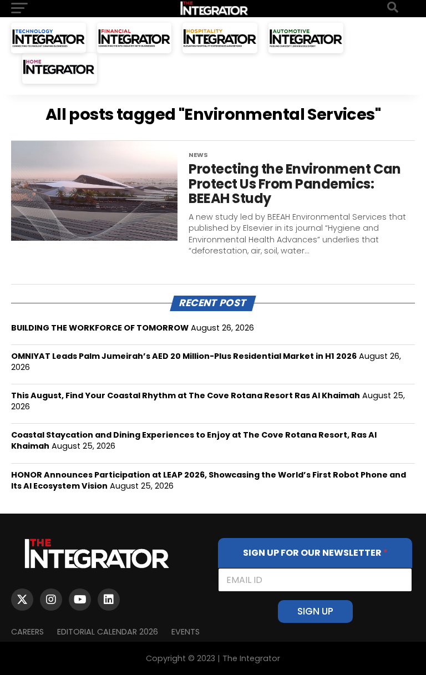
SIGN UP (315, 611)
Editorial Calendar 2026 (107, 631)
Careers (27, 631)
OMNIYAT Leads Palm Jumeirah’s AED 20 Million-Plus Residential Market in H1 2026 (184, 356)
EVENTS (185, 631)
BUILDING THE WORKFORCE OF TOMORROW (100, 327)
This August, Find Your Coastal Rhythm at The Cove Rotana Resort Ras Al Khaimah (185, 395)
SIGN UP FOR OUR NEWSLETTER (315, 552)
